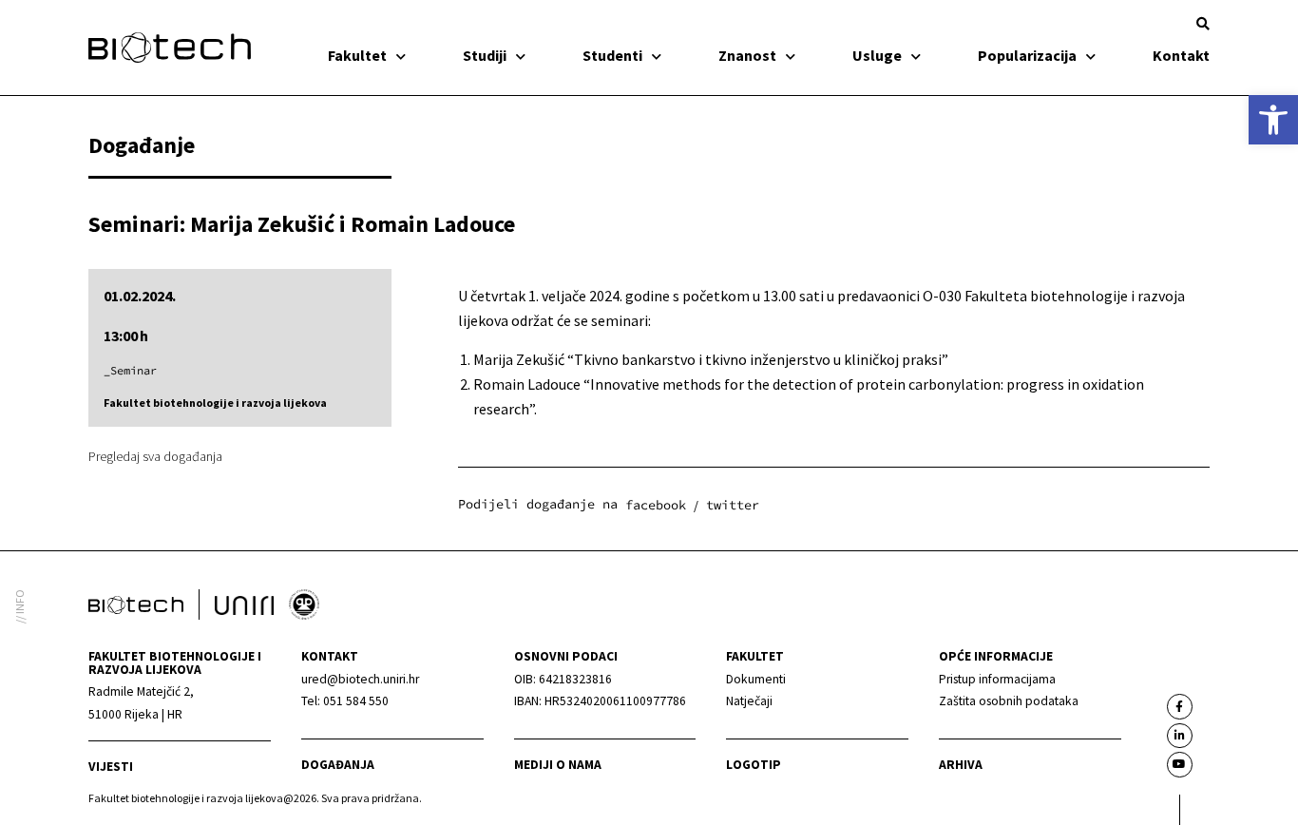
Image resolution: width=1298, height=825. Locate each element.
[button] (1203, 23)
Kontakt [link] (1181, 55)
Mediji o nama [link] (557, 765)
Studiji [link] (484, 55)
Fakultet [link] (357, 55)
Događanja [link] (337, 765)
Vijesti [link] (110, 766)
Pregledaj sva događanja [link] (155, 456)
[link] (1273, 119)
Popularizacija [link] (1027, 55)
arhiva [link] (961, 765)
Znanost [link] (747, 55)
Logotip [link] (753, 765)
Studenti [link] (612, 55)
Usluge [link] (877, 55)
